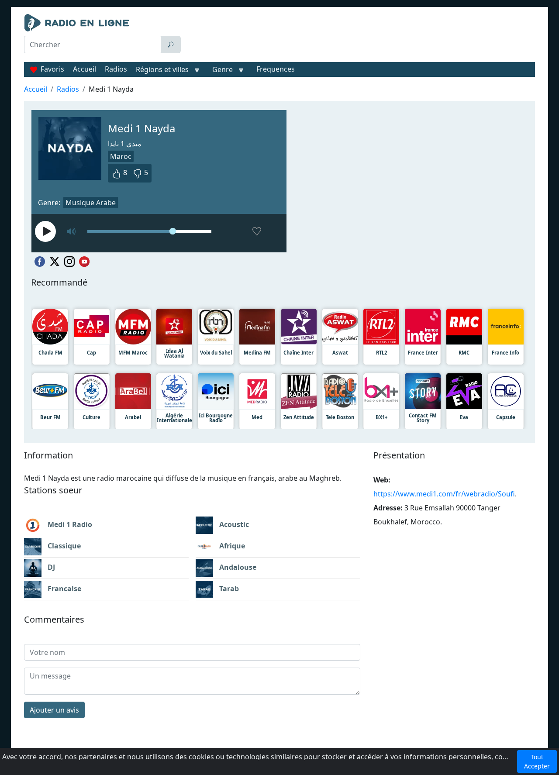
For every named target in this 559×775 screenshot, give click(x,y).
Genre (222, 69)
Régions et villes (162, 69)
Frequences (275, 69)
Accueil (84, 69)
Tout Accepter (537, 761)
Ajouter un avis (54, 710)
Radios (116, 69)
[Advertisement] (360, 36)
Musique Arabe (91, 202)
